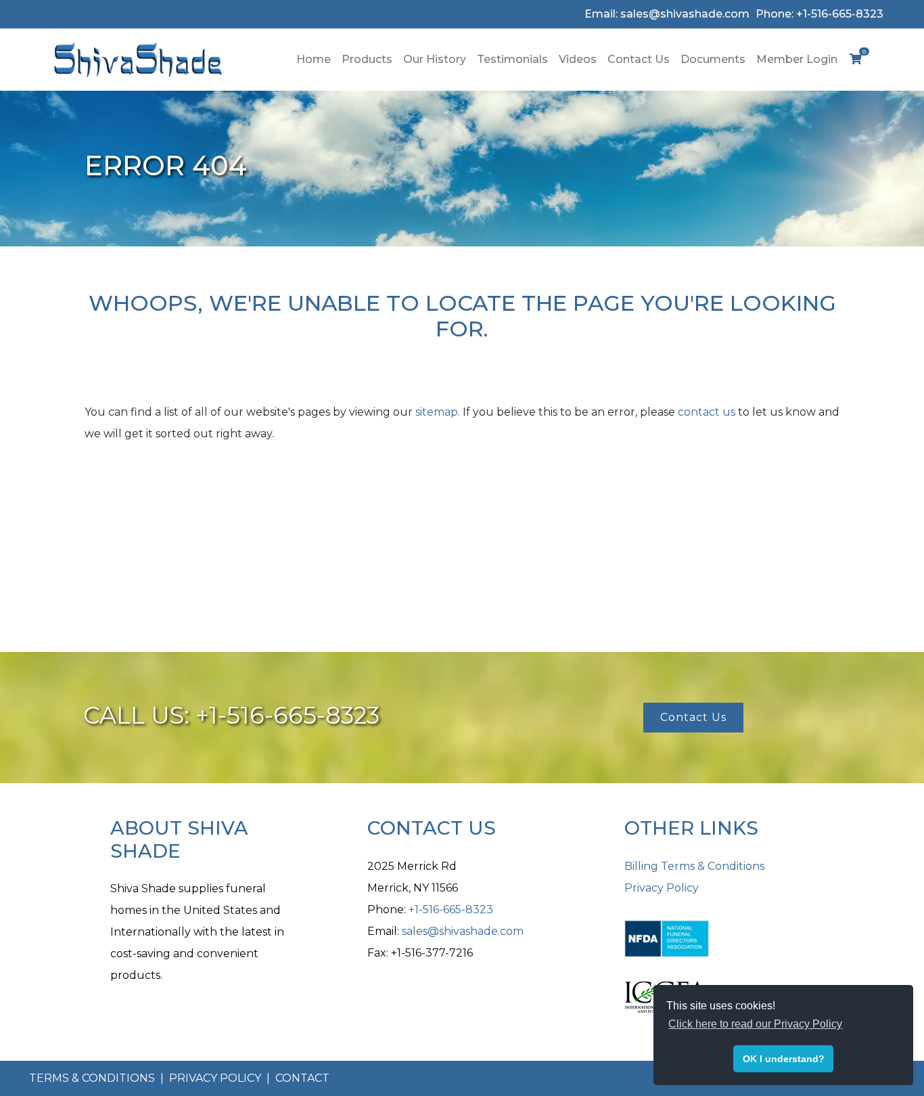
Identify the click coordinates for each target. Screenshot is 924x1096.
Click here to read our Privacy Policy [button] (755, 1024)
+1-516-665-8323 (451, 909)
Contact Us (638, 59)
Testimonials (512, 59)
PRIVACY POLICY (216, 1078)
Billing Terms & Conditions (694, 866)
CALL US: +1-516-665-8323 (231, 715)
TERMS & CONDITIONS (93, 1078)
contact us (706, 411)
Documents (712, 59)
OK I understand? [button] (784, 1058)
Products (367, 59)
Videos (578, 59)
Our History (434, 59)
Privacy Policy (661, 887)
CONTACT (302, 1078)
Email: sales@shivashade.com (666, 13)
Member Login (796, 59)
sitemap (436, 411)
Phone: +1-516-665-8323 (819, 13)
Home (313, 59)
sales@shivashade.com (463, 931)
